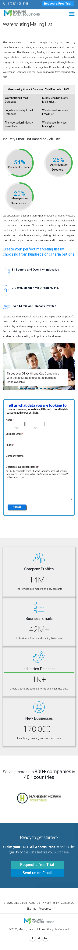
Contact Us (67, 902)
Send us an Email (37, 873)
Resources (44, 908)
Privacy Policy (50, 902)
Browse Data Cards (15, 902)
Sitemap (31, 908)
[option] (39, 798)
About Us (34, 902)
